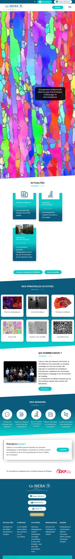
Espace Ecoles (38, 502)
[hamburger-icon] (70, 7)
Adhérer (58, 7)
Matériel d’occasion (47, 204)
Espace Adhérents (64, 2)
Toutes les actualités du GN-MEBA (28, 272)
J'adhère (62, 450)
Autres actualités (53, 272)
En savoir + (45, 389)
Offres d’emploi (23, 203)
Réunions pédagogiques (22, 238)
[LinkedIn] (35, 1)
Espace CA (38, 508)
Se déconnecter (37, 514)
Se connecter (46, 2)
